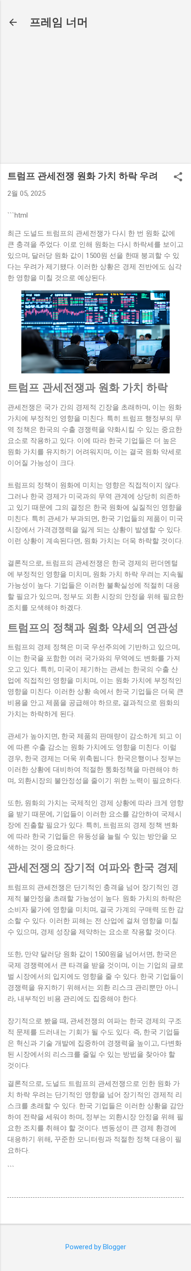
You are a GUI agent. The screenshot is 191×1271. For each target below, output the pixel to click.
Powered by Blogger (95, 1247)
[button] (178, 177)
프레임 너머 (59, 22)
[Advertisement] (95, 99)
